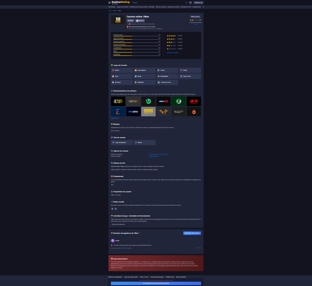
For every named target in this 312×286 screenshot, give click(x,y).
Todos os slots (144, 277)
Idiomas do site (186, 7)
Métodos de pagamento (115, 277)
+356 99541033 (163, 154)
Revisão (130, 20)
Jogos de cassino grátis (131, 277)
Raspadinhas (164, 76)
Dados (185, 70)
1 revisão (195, 24)
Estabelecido (196, 7)
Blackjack (140, 82)
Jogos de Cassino (123, 7)
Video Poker (187, 76)
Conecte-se (198, 2)
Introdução (112, 7)
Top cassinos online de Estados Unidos (156, 283)
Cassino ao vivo (166, 82)
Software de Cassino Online (139, 7)
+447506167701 (153, 154)
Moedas (151, 7)
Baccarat (118, 82)
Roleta (117, 70)
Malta (114, 10)
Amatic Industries (181, 277)
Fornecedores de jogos (157, 277)
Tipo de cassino (161, 7)
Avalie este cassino (172, 52)
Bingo (139, 76)
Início (109, 10)
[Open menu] (109, 2)
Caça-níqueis (141, 70)
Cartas (162, 70)
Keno (116, 76)
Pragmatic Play (170, 277)
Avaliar (141, 20)
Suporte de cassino (173, 7)
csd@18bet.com (153, 156)
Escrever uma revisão (192, 233)
